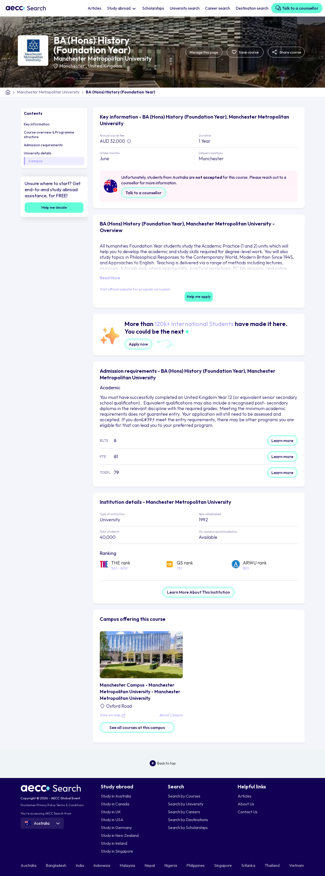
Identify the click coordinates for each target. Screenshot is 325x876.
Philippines (195, 865)
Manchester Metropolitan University (103, 58)
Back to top (166, 763)
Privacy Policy (46, 805)
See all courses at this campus (137, 727)
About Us (246, 803)
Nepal (150, 865)
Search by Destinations (188, 819)
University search (185, 8)
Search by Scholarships (188, 827)
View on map (110, 715)
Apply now (138, 344)
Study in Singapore (117, 851)
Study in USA (112, 819)
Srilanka (248, 865)
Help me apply (198, 296)
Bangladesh (56, 865)
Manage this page (204, 52)
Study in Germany (116, 827)
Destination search (252, 8)
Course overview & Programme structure (49, 134)
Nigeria (171, 865)
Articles (94, 8)
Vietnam (297, 865)
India (80, 865)
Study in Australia (116, 796)
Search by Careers (184, 811)
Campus (35, 161)
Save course (248, 52)
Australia (29, 865)
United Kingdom (105, 66)
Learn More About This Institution (198, 592)
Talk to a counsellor (299, 8)
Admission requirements (43, 145)
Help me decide (54, 207)
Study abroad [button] (119, 8)
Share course (290, 52)
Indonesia (102, 865)
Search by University (185, 803)
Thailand (272, 865)
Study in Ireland (114, 843)
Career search (217, 8)
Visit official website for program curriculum (135, 289)
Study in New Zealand (120, 835)
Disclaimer (28, 805)
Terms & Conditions (70, 805)
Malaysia (128, 865)
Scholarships (153, 8)
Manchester (72, 66)
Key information (37, 124)
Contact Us (247, 811)
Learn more (282, 440)
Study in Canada (115, 803)
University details (37, 153)
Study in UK (111, 811)
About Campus (171, 715)
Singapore (223, 865)
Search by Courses (184, 796)
